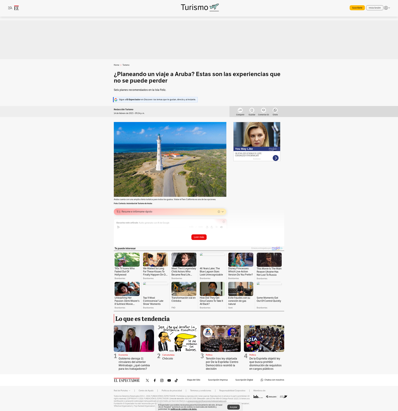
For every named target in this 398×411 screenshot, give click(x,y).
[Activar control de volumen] (221, 227)
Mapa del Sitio (193, 380)
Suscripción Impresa (218, 380)
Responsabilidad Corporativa (232, 391)
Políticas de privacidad (172, 391)
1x (216, 227)
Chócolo (167, 358)
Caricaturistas (168, 355)
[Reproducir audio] (118, 227)
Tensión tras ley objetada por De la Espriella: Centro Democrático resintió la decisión (222, 363)
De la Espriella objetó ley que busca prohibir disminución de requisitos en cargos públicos (265, 363)
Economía (123, 355)
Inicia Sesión (375, 8)
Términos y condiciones (200, 391)
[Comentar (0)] (263, 111)
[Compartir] (240, 111)
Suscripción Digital (244, 380)
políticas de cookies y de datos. (184, 409)
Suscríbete (357, 8)
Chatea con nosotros (274, 380)
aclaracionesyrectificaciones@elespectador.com (207, 401)
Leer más (199, 237)
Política (209, 355)
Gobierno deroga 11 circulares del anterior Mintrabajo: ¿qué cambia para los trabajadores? (134, 363)
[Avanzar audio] (212, 227)
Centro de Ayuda (146, 391)
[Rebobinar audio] (207, 227)
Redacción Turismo (123, 109)
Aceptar (233, 407)
